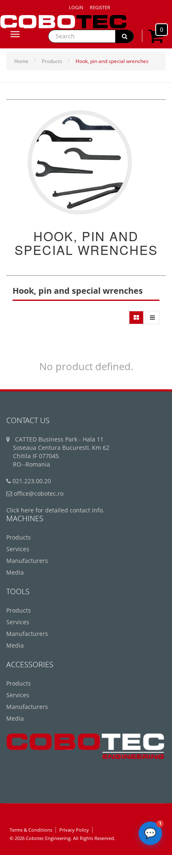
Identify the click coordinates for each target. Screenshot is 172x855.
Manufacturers (27, 561)
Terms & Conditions (31, 830)
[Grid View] (136, 317)
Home (21, 61)
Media (15, 572)
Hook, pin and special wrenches (112, 61)
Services (17, 549)
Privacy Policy (74, 830)
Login (76, 7)
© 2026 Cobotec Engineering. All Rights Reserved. (62, 838)
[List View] (152, 317)
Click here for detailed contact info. (55, 510)
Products (52, 61)
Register (100, 7)
